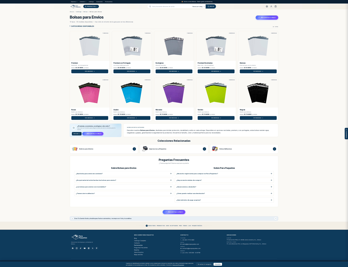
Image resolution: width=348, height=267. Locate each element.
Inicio (72, 11)
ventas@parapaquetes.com (190, 244)
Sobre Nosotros (138, 252)
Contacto (82, 1)
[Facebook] (72, 248)
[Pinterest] (96, 248)
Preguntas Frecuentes (141, 247)
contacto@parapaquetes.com (191, 248)
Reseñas (136, 250)
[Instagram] (76, 248)
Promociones (108, 1)
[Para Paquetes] (100, 237)
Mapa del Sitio (138, 254)
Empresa (73, 1)
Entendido (218, 264)
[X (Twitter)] (92, 248)
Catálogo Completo (140, 240)
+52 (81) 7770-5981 (188, 240)
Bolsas (86, 11)
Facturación (99, 1)
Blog (135, 238)
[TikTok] (80, 248)
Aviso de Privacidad (178, 265)
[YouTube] (84, 248)
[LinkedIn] (88, 248)
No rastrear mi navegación (204, 264)
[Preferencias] (267, 6)
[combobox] (171, 6)
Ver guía (76, 133)
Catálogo (91, 1)
